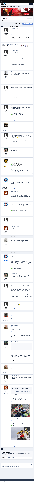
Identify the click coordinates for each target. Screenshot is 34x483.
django (6, 76)
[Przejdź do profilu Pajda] (27, 46)
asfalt (6, 317)
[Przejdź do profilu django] (6, 73)
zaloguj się (26, 453)
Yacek (6, 196)
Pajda (6, 153)
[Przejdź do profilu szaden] (6, 327)
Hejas (6, 243)
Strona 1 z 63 (16, 26)
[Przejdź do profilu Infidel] (6, 161)
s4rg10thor (5, 350)
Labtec (6, 346)
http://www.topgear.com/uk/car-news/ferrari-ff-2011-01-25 (20, 118)
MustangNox (5, 187)
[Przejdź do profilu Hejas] (6, 240)
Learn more (1, 1)
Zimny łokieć (16, 20)
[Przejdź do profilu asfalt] (6, 315)
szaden (6, 330)
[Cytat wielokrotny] (11, 41)
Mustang (5, 207)
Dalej (10, 26)
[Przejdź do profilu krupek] (23, 46)
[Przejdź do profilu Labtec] (6, 343)
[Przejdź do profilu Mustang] (21, 46)
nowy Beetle (13, 179)
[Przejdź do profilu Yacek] (6, 193)
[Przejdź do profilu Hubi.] (6, 125)
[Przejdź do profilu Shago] (25, 46)
